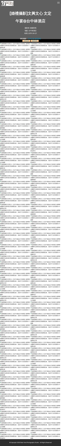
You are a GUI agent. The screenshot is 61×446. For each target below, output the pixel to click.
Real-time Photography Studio (29, 442)
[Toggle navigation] (58, 2)
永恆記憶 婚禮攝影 (34, 39)
